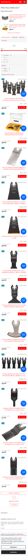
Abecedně (4, 40)
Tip (6, 62)
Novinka (7, 59)
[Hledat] (16, 2)
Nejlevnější (15, 37)
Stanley (6, 71)
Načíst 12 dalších (14, 493)
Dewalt (7, 68)
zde (11, 543)
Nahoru (14, 504)
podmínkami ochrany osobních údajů (12, 534)
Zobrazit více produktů (13, 32)
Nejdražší (21, 37)
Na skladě (7, 55)
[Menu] (24, 2)
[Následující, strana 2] (14, 497)
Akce (6, 57)
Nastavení (13, 547)
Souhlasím (13, 552)
